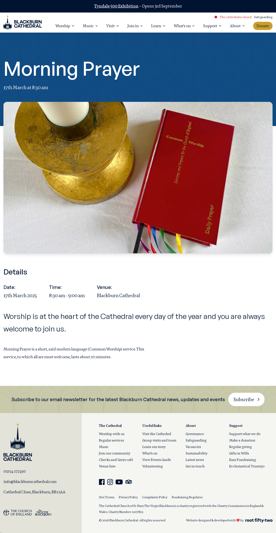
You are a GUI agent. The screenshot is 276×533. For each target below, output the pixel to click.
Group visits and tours (159, 440)
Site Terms (106, 497)
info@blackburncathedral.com (29, 481)
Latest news (195, 459)
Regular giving (240, 447)
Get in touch (195, 466)
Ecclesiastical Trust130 (247, 466)
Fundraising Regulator (187, 497)
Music (104, 447)
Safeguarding (263, 17)
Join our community (114, 453)
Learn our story (154, 447)
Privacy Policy (128, 497)
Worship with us (111, 434)
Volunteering (152, 466)
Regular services (111, 440)
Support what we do (244, 434)
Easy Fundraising (242, 459)
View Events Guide (156, 459)
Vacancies (193, 447)
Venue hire (107, 466)
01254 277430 (14, 471)
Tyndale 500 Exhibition (116, 6)
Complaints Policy (154, 497)
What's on (149, 453)
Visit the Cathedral (156, 434)
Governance (195, 434)
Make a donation (242, 440)
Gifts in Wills (239, 453)
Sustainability (196, 453)
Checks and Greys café (116, 459)
